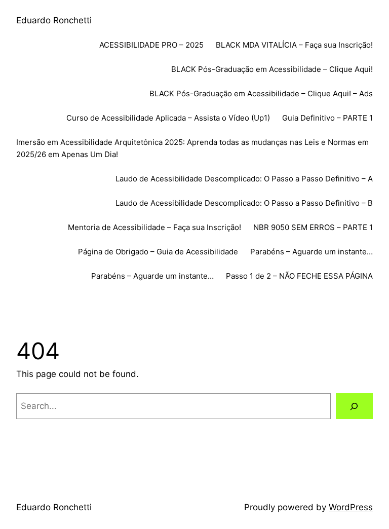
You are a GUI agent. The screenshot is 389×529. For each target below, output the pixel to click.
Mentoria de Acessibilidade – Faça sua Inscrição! (154, 227)
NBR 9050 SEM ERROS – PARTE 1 (313, 227)
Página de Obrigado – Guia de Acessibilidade (158, 251)
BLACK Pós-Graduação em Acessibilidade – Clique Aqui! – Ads (261, 93)
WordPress (351, 507)
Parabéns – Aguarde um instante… (311, 251)
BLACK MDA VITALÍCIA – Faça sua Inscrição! (294, 45)
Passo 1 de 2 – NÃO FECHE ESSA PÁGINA (299, 276)
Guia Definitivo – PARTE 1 (327, 118)
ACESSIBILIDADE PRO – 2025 (151, 45)
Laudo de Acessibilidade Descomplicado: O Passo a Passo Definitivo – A (244, 178)
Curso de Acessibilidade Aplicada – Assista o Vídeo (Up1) (168, 118)
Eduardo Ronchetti (54, 20)
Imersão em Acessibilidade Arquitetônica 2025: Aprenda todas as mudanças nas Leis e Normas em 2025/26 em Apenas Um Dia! (192, 148)
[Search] (354, 406)
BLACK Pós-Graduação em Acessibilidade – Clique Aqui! (272, 69)
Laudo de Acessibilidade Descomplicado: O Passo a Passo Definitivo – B (244, 203)
